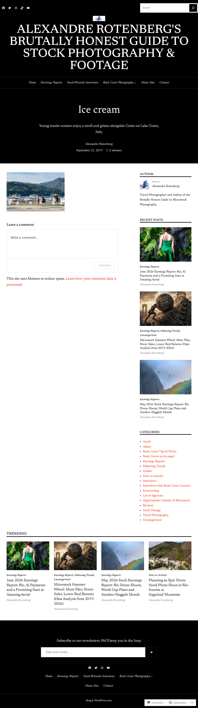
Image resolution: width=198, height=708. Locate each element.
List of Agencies (153, 495)
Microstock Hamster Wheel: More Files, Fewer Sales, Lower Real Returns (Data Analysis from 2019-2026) (165, 344)
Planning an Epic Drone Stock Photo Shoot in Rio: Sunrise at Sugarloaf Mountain (169, 588)
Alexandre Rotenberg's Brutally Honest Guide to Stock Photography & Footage (99, 48)
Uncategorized (148, 335)
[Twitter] (9, 7)
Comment (104, 265)
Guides (147, 471)
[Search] (193, 8)
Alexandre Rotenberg (99, 144)
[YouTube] (28, 7)
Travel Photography (156, 515)
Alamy (147, 446)
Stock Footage (152, 510)
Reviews (148, 505)
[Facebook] (3, 7)
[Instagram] (15, 7)
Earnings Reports (149, 267)
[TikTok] (22, 7)
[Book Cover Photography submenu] (135, 83)
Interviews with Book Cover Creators (166, 485)
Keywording (151, 490)
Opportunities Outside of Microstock (166, 500)
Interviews (149, 481)
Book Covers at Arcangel (158, 456)
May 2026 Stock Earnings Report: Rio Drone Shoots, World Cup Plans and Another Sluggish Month (164, 408)
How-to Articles (153, 476)
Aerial (146, 441)
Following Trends (170, 331)
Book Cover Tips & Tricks (159, 451)
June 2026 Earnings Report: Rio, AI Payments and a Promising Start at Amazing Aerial (162, 275)
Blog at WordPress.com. (99, 700)
